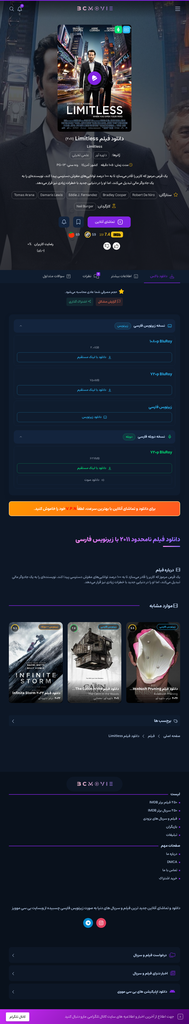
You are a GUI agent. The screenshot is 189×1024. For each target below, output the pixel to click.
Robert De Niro (143, 195)
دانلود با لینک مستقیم (91, 357)
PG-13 (61, 165)
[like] (116, 246)
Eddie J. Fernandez (83, 195)
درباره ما (171, 854)
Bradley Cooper (114, 195)
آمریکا (85, 165)
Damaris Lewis (51, 195)
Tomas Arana (24, 195)
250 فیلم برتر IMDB (163, 802)
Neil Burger (85, 206)
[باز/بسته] (20, 326)
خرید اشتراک (168, 878)
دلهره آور (101, 155)
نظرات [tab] (91, 275)
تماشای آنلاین (105, 222)
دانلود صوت (91, 480)
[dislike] (107, 246)
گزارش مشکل (107, 302)
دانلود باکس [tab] (158, 276)
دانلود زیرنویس (91, 417)
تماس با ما (169, 870)
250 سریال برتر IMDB (162, 810)
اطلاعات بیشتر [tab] (121, 276)
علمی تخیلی (80, 155)
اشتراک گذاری (78, 302)
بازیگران (171, 827)
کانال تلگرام (18, 1017)
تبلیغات (171, 835)
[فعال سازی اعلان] (64, 222)
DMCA (172, 862)
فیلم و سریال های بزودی (160, 819)
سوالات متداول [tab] (53, 276)
